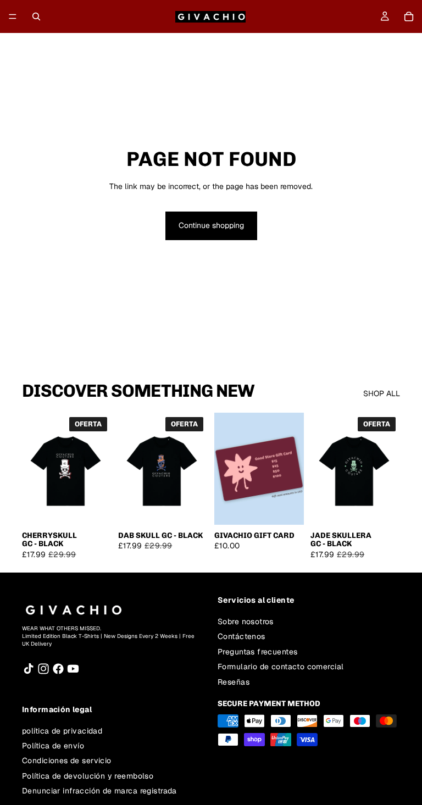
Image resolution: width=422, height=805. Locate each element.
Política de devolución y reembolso (87, 776)
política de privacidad (62, 731)
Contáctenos (241, 636)
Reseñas (233, 682)
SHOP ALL (381, 393)
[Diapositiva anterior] (34, 469)
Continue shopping (211, 225)
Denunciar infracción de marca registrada (99, 791)
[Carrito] (409, 16)
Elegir (103, 507)
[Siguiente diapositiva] (99, 469)
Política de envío (53, 746)
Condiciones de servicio (67, 761)
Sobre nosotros (246, 621)
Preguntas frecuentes (257, 652)
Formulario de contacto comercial (280, 666)
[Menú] (12, 16)
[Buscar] (36, 16)
